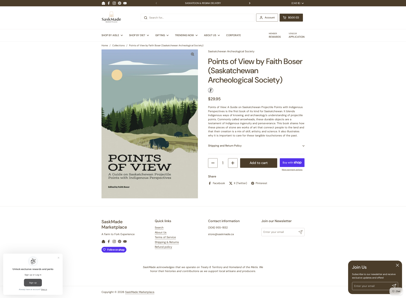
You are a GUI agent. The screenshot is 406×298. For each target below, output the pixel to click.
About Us (161, 232)
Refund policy (163, 247)
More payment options (292, 169)
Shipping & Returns (167, 242)
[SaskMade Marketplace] (111, 17)
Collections (118, 45)
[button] (291, 18)
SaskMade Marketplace (139, 292)
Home (105, 45)
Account (270, 17)
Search (159, 227)
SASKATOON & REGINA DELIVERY (203, 3)
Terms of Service (165, 237)
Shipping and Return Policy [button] (225, 145)
